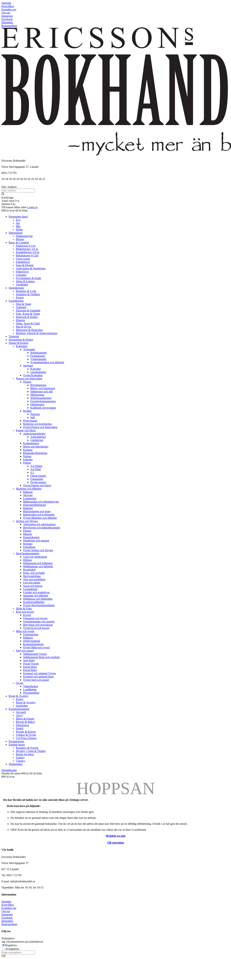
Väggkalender (38, 359)
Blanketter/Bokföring (35, 453)
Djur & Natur (23, 304)
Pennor (27, 381)
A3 (32, 472)
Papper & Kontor (18, 342)
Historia (20, 320)
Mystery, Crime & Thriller (31, 751)
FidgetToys (22, 271)
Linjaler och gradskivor (36, 592)
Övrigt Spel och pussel (36, 679)
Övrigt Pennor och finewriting (40, 427)
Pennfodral (29, 569)
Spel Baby (29, 660)
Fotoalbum (29, 547)
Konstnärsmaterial (33, 644)
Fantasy (20, 757)
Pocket (20, 297)
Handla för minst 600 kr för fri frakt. (22, 775)
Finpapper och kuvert (35, 618)
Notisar (27, 456)
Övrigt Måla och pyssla (36, 647)
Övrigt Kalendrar (33, 375)
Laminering (29, 498)
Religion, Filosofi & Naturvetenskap (36, 333)
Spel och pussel (25, 650)
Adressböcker (38, 436)
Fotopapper (36, 478)
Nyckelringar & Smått (28, 278)
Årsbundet (29, 349)
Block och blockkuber (35, 446)
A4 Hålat (35, 469)
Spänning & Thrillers (28, 294)
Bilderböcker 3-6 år (27, 249)
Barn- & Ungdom (19, 242)
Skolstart (28, 365)
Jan (18, 223)
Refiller (27, 410)
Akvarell (21, 712)
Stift (32, 417)
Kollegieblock (31, 443)
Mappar (27, 534)
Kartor (19, 699)
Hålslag (27, 559)
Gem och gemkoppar (35, 556)
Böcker (20, 239)
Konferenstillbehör (33, 602)
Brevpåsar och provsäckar (38, 624)
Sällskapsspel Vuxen (35, 653)
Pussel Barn (30, 666)
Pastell (19, 728)
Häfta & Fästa (24, 608)
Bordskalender (38, 352)
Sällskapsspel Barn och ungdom (41, 657)
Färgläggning (30, 634)
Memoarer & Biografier (29, 329)
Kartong (27, 449)
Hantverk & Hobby (27, 317)
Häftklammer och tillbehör (38, 566)
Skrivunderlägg (32, 576)
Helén (19, 229)
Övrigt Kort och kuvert (36, 627)
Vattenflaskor (30, 686)
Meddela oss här (116, 835)
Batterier (28, 508)
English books (17, 744)
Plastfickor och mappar (36, 540)
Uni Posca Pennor (26, 738)
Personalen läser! (18, 216)
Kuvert (27, 615)
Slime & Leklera (25, 281)
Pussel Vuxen (31, 663)
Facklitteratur (16, 300)
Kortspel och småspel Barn (38, 676)
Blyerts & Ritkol (25, 721)
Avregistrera (12, 948)
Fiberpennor (37, 404)
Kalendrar (21, 346)
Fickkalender (37, 355)
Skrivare (28, 495)
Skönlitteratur (16, 287)
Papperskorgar (31, 537)
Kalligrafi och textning (43, 407)
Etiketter (28, 459)
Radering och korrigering (37, 423)
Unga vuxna (23, 258)
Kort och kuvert (25, 611)
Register (27, 543)
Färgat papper (38, 475)
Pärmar (27, 530)
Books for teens (25, 754)
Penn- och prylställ (33, 572)
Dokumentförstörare (34, 504)
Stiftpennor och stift (41, 391)
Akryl (19, 715)
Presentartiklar (31, 692)
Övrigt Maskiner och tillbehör (40, 517)
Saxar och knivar (32, 585)
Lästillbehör (30, 689)
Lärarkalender (38, 372)
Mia (18, 226)
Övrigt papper (38, 482)
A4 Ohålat (36, 466)
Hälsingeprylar (24, 236)
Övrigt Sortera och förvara (38, 550)
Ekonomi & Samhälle (28, 310)
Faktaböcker (23, 261)
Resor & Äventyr (18, 696)
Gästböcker (36, 440)
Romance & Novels (27, 747)
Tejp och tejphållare (34, 579)
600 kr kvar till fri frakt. (14, 210)
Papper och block (26, 430)
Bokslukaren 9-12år (27, 255)
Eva (18, 219)
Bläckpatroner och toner (37, 511)
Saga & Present (24, 265)
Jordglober (22, 705)
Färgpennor (22, 725)
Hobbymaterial (31, 640)
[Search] (2, 194)
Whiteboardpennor (41, 398)
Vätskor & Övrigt (26, 734)
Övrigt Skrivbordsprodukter (39, 605)
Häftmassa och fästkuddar (38, 598)
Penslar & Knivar (26, 731)
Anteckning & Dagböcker (30, 268)
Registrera (11, 945)
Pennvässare (30, 420)
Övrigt (19, 683)
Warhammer (16, 764)
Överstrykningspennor (43, 401)
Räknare (28, 491)
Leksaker (21, 274)
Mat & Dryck (23, 326)
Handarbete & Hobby (21, 339)
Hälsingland (15, 232)
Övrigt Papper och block (37, 485)
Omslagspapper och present (39, 621)
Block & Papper (25, 718)
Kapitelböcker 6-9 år (27, 252)
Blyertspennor (38, 385)
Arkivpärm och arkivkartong (39, 524)
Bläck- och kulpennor (42, 388)
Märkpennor (37, 394)
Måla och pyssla (25, 631)
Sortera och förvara (27, 521)
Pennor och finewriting (29, 378)
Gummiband (30, 589)
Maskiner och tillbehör (29, 488)
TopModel (22, 284)
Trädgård (21, 307)
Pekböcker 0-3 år (25, 245)
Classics (20, 760)
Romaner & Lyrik (26, 291)
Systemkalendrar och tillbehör (47, 362)
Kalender (35, 368)
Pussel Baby (30, 670)
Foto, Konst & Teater (28, 313)
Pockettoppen (16, 741)
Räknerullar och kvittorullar (39, 514)
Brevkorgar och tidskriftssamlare (41, 527)
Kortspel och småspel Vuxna (39, 673)
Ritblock (28, 637)
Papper (27, 462)
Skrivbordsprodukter (27, 553)
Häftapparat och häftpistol (38, 563)
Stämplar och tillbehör (35, 595)
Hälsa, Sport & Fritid (28, 323)
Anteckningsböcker (34, 433)
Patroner (35, 414)
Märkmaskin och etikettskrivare (41, 501)
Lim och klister (31, 582)
